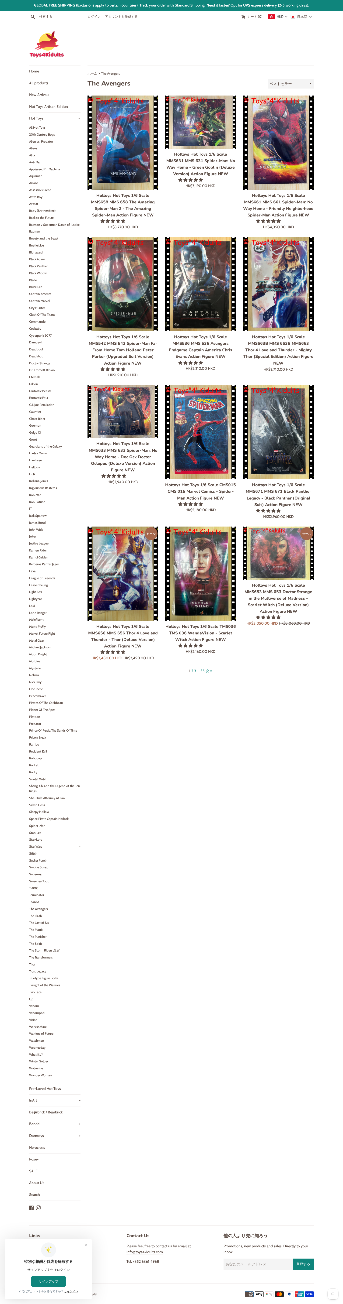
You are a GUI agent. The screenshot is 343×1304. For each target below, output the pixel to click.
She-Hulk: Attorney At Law (47, 798)
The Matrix (36, 929)
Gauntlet (35, 412)
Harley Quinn (38, 453)
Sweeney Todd (39, 881)
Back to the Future (41, 217)
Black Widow (38, 273)
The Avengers (38, 909)
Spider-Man (37, 826)
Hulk (32, 474)
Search (34, 1194)
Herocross (37, 1147)
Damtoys (54, 1135)
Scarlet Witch (38, 779)
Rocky (33, 772)
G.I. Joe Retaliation (41, 405)
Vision (33, 1020)
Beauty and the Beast (43, 238)
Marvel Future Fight (42, 633)
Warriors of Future (41, 1033)
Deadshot (36, 356)
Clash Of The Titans (42, 314)
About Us (36, 1183)
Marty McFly (37, 626)
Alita (32, 155)
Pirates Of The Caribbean (46, 703)
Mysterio (35, 668)
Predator (35, 724)
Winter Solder (38, 1061)
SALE (33, 1171)
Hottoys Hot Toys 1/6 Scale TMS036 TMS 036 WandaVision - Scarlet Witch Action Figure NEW (200, 633)
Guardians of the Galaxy (45, 446)
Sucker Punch (38, 860)
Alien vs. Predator (41, 141)
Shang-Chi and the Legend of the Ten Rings (54, 788)
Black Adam (37, 259)
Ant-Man (35, 162)
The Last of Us (39, 922)
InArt (54, 1100)
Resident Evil (38, 751)
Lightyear (35, 599)
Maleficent (36, 619)
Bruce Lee (35, 287)
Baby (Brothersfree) (42, 210)
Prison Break (37, 737)
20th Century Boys (42, 134)
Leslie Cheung (38, 585)
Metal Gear (36, 640)
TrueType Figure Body (43, 978)
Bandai (54, 1124)
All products (38, 83)
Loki (32, 606)
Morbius (34, 661)
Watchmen (36, 1040)
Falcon (33, 384)
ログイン (94, 16)
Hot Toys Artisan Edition (48, 106)
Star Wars (54, 846)
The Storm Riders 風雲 (44, 950)
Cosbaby (35, 328)
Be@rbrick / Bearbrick (46, 1112)
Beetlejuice (36, 245)
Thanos (34, 902)
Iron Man (35, 495)
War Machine (38, 1027)
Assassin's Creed (40, 190)
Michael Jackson (40, 647)
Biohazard (36, 252)
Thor (32, 964)
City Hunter (37, 308)
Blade (33, 280)
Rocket (33, 765)
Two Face (35, 992)
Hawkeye (35, 460)
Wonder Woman (40, 1075)
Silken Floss (37, 805)
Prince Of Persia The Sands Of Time (53, 730)
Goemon (35, 425)
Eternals (34, 377)
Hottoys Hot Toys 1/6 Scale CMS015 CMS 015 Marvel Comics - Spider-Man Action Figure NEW (200, 491)
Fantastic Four (38, 398)
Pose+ (33, 1159)
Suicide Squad (39, 867)
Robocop (35, 758)
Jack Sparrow (38, 515)
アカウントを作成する (121, 16)
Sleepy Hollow (39, 812)
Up (31, 999)
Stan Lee (35, 833)
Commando (37, 321)
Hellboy (34, 467)
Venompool (37, 1013)
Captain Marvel (39, 301)
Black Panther (38, 266)
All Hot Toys (37, 127)
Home (34, 71)
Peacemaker (37, 696)
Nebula (34, 675)
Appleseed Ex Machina (44, 169)
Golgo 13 (35, 432)
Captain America (40, 294)
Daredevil (35, 342)
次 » (209, 671)
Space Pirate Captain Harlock (49, 819)
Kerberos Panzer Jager (44, 564)
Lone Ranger (37, 613)
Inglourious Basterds (43, 488)
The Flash (35, 916)
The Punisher (37, 936)
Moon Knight (38, 654)
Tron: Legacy (37, 971)
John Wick (36, 529)
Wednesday (37, 1047)
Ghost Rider (37, 419)
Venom (34, 1006)
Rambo (34, 744)
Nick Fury (35, 682)
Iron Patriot (37, 502)
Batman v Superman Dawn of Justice (54, 224)
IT (30, 508)
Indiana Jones (38, 481)
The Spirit (35, 943)
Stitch (33, 853)
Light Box (35, 592)
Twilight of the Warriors (44, 985)
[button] (113, 221)
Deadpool (36, 349)
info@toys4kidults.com (144, 1252)
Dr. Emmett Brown (42, 370)
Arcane (33, 183)
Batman (34, 231)
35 (202, 671)
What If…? (36, 1054)
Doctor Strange (39, 363)
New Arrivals (39, 94)
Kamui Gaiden (38, 557)
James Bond (37, 522)
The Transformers (41, 957)
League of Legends (42, 578)
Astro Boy (35, 197)
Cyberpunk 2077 (40, 335)
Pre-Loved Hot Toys (45, 1088)
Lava (32, 571)
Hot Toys (54, 118)
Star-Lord (35, 839)
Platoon (34, 717)
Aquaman (35, 176)
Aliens (33, 148)
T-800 (33, 888)
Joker (32, 536)
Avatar (33, 203)
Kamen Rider (38, 550)
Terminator (36, 895)
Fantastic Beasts (40, 391)
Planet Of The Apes (42, 710)
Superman (36, 874)
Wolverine (36, 1068)
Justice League (39, 543)
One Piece (36, 689)
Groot (33, 439)
